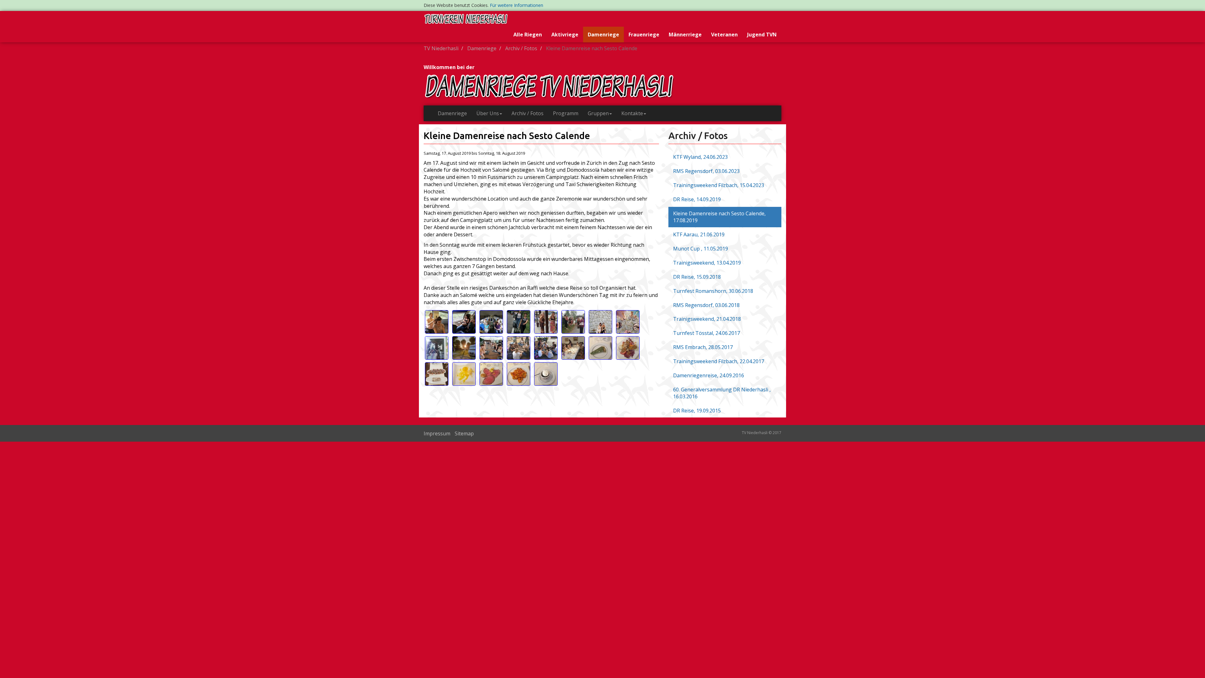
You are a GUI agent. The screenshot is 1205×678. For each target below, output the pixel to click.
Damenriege (603, 34)
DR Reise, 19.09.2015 (697, 410)
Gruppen (598, 113)
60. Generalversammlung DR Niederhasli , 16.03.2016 (722, 393)
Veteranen (724, 34)
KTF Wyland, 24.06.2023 (700, 156)
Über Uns (487, 113)
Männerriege (685, 34)
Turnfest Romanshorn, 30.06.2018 (713, 291)
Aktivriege (564, 34)
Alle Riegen (527, 34)
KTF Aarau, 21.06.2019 (699, 234)
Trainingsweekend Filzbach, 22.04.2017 (718, 361)
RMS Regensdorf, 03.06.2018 (706, 305)
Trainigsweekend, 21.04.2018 (707, 318)
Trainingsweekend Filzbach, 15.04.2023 (718, 185)
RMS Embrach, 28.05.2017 (703, 347)
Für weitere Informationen (516, 5)
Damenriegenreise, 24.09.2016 (708, 375)
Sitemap (464, 433)
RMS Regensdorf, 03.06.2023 (706, 171)
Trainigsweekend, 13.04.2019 (707, 262)
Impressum (437, 433)
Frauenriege (644, 34)
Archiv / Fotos (521, 48)
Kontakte (632, 113)
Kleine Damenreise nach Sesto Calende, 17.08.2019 (719, 217)
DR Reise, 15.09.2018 (697, 276)
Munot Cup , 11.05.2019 (700, 248)
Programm (565, 113)
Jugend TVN (762, 34)
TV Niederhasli (441, 48)
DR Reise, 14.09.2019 (697, 199)
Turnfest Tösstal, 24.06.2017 (706, 333)
